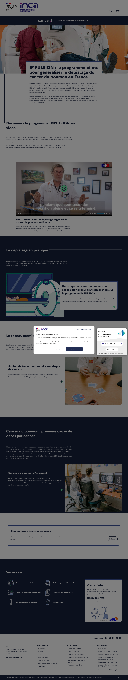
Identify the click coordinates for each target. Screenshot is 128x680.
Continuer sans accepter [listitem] (84, 329)
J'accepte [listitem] (74, 349)
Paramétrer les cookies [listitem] (55, 349)
